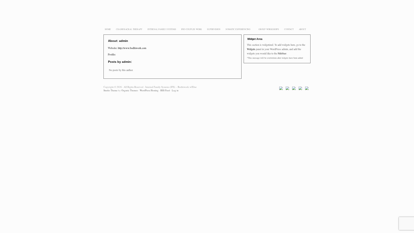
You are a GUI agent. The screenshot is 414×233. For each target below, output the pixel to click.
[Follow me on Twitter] (288, 89)
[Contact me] (307, 89)
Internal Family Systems (161, 29)
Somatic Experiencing (237, 29)
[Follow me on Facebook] (282, 89)
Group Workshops (269, 29)
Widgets (251, 49)
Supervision (213, 29)
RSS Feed (165, 90)
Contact (289, 29)
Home (108, 29)
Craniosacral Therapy (129, 29)
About (302, 29)
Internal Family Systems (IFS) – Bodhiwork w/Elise (207, 17)
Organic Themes (129, 90)
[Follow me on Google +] (295, 89)
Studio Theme (111, 90)
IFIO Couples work (191, 29)
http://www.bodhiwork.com (132, 48)
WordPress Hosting (149, 90)
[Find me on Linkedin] (301, 89)
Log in (175, 90)
